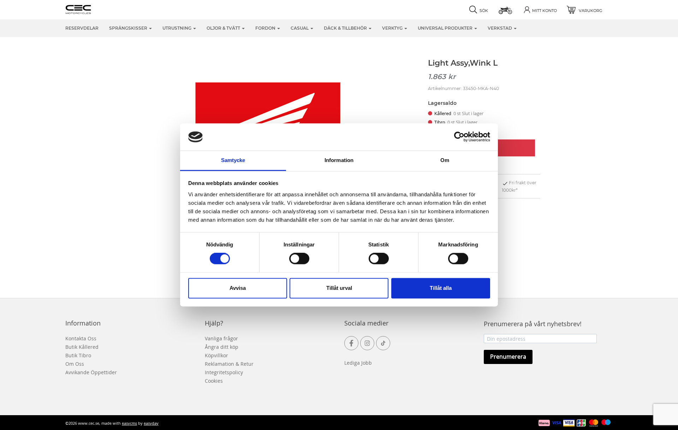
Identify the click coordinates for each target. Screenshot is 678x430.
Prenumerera (508, 356)
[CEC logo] (89, 9)
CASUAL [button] (300, 28)
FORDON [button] (265, 28)
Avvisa (238, 288)
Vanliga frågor (221, 338)
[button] (506, 10)
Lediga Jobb (358, 362)
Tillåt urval (339, 288)
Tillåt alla (441, 288)
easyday (151, 423)
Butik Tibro (78, 355)
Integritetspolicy (224, 372)
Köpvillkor (216, 355)
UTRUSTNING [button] (177, 28)
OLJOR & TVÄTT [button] (224, 28)
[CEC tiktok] (383, 343)
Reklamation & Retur (229, 363)
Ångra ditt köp (221, 347)
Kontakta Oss (80, 338)
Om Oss (74, 363)
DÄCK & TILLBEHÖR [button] (346, 28)
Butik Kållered (82, 347)
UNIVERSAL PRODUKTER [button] (446, 28)
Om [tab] (444, 160)
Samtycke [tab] (233, 160)
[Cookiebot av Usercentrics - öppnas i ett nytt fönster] (459, 137)
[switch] (299, 258)
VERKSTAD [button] (500, 28)
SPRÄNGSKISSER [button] (128, 28)
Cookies (214, 380)
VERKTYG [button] (393, 28)
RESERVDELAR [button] (82, 28)
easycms (129, 423)
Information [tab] (339, 160)
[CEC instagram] (367, 343)
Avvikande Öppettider (91, 372)
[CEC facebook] (351, 343)
